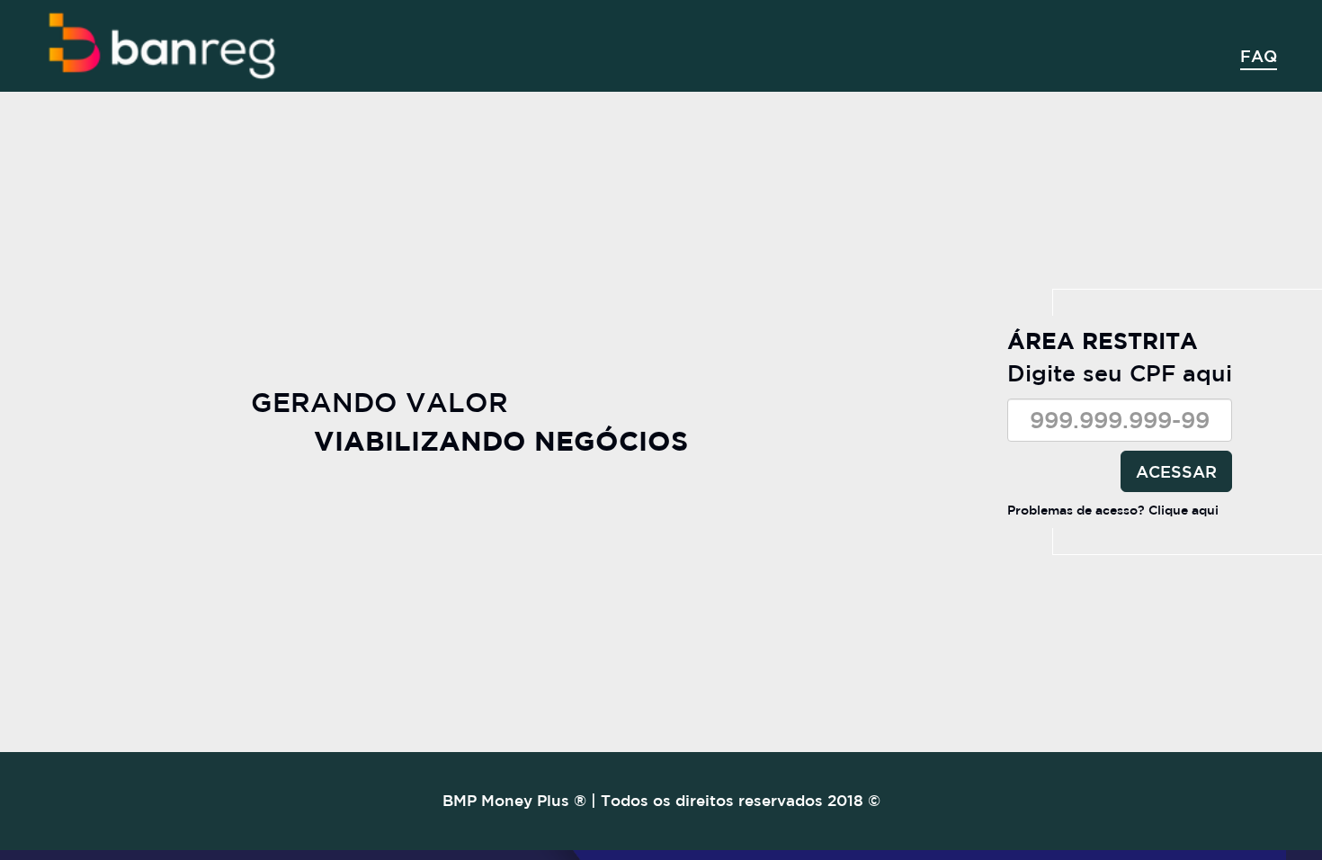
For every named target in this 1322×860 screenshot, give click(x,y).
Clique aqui (1183, 510)
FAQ (1258, 56)
